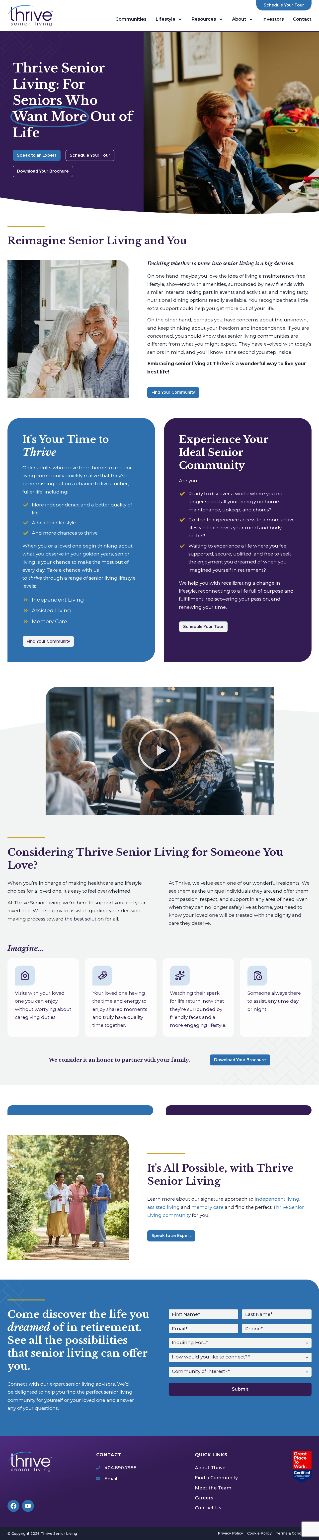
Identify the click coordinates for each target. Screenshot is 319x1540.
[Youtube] (28, 1506)
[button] (159, 750)
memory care (207, 1207)
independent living (277, 1199)
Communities (131, 19)
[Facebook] (13, 1506)
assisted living (163, 1207)
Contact (302, 19)
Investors (273, 19)
